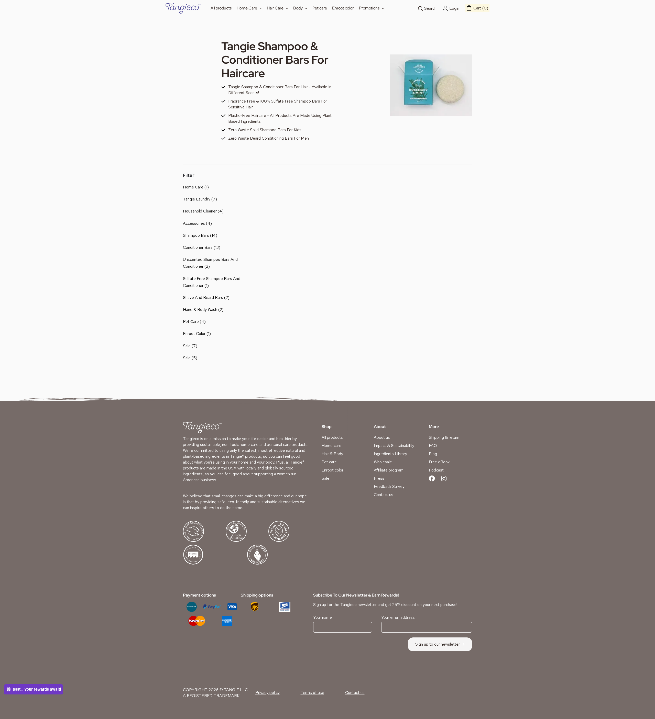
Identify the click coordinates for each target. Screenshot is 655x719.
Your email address (398, 617)
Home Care (193, 187)
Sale (187, 346)
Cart (480, 8)
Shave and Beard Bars (203, 297)
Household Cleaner (200, 211)
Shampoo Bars (196, 235)
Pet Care (191, 321)
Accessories (194, 223)
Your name (322, 617)
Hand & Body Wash (200, 309)
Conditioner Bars (198, 247)
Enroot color (194, 333)
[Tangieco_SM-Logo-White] (202, 423)
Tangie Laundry (196, 199)
